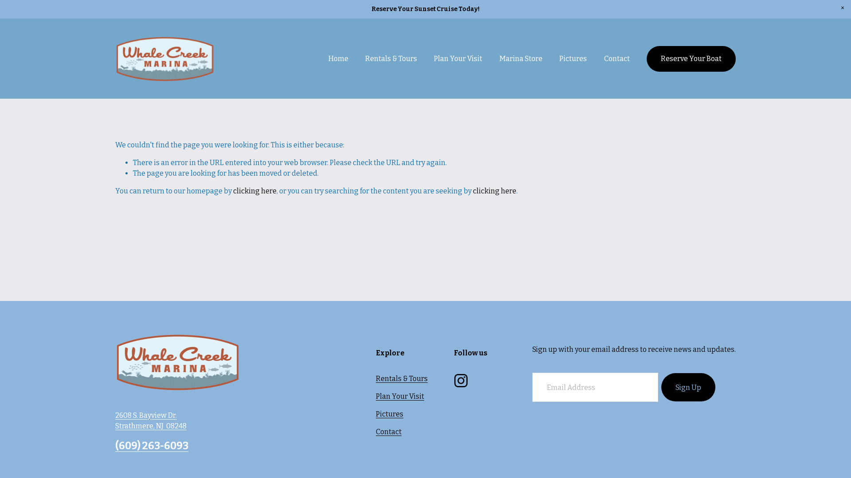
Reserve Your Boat (691, 58)
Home (338, 58)
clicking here (255, 191)
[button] (842, 8)
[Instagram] (461, 381)
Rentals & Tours (402, 378)
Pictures (573, 58)
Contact (617, 58)
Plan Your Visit (400, 396)
